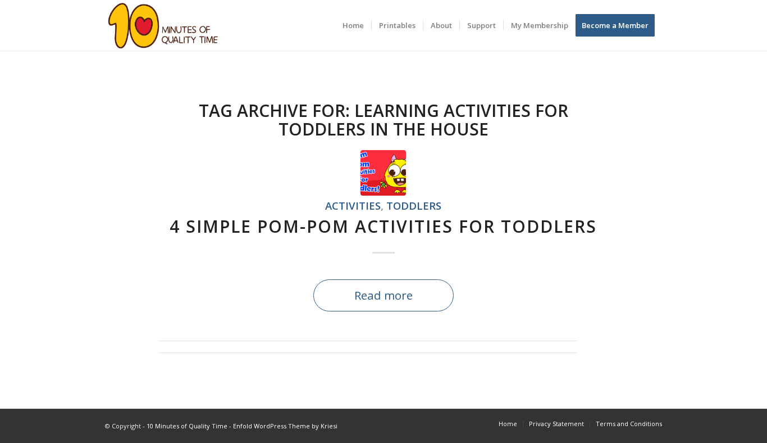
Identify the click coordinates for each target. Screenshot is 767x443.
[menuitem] (353, 25)
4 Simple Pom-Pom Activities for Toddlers (383, 226)
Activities (353, 205)
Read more (383, 295)
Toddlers (413, 205)
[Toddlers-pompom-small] (383, 173)
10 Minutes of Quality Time (187, 426)
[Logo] (163, 25)
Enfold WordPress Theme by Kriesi (285, 426)
